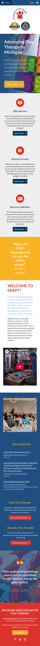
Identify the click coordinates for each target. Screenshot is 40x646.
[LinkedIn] (20, 639)
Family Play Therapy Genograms (17, 452)
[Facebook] (15, 639)
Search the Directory (19, 517)
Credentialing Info (19, 543)
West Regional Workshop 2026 (16, 481)
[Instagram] (25, 639)
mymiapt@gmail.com (10, 618)
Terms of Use (19, 632)
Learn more (13, 84)
